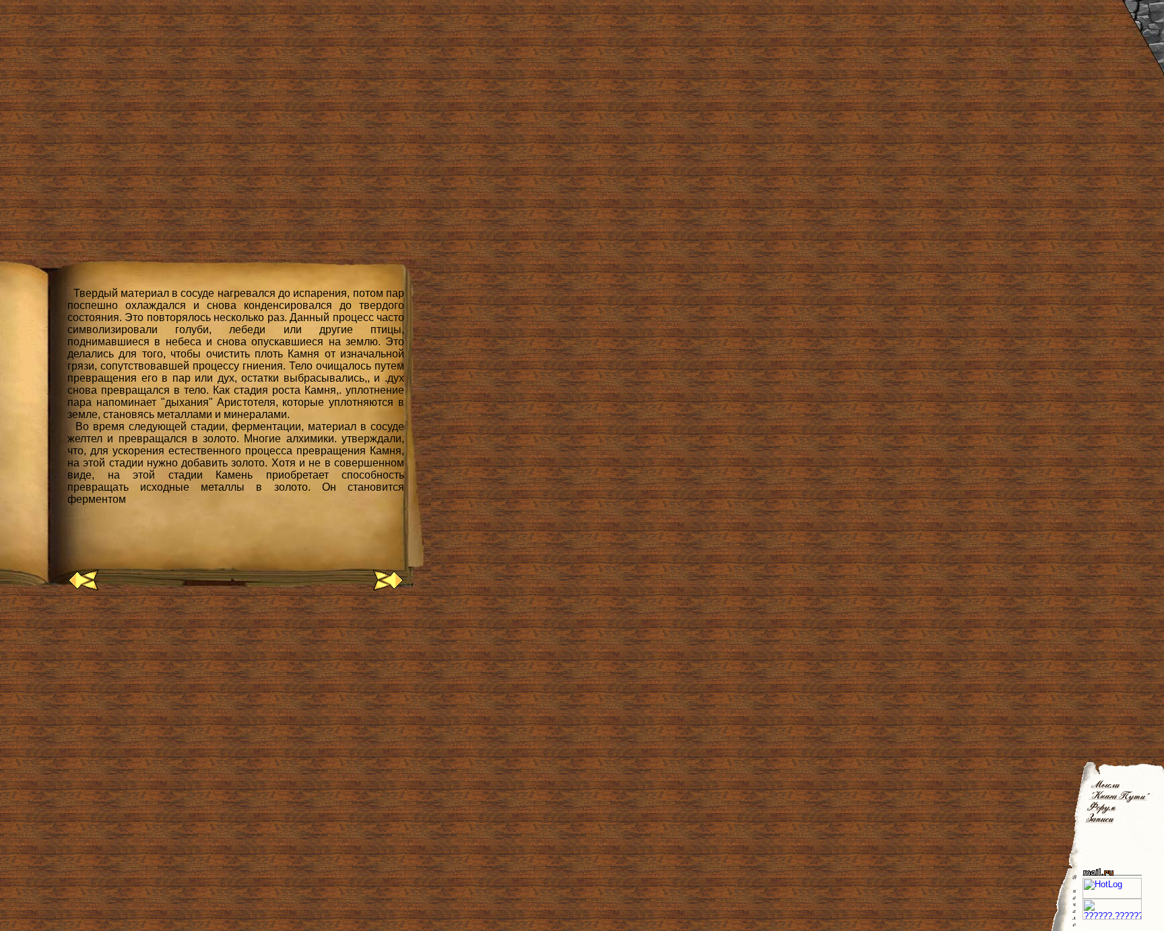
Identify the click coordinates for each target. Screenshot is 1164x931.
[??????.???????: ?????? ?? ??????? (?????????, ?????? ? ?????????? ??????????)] (1112, 909)
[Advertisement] (245, 646)
